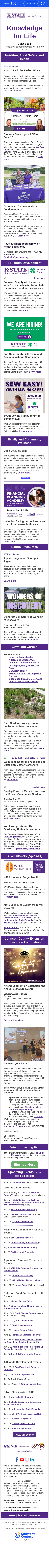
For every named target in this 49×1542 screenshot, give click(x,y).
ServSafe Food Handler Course (26, 1354)
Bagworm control (18, 671)
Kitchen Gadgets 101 (14, 922)
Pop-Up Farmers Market (23, 1214)
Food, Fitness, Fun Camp (27, 1313)
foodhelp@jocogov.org (16, 257)
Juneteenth (17, 1182)
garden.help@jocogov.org (28, 849)
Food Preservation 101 (23, 1325)
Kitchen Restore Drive (21, 1301)
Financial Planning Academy (23, 1247)
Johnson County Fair (31, 1384)
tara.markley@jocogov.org (16, 1126)
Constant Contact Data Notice (35, 1528)
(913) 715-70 (25, 844)
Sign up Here (24, 1164)
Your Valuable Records (22, 1238)
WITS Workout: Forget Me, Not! (26, 1414)
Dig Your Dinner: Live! (22, 1222)
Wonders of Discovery (22, 1275)
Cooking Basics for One (23, 1424)
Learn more (15, 90)
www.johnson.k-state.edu (24, 1515)
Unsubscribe (8, 1528)
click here (38, 1117)
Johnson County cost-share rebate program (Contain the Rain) (24, 665)
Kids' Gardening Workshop (24, 1210)
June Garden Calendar (21, 657)
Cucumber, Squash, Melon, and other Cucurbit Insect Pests (25, 680)
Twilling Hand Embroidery (23, 1252)
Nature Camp (21, 1285)
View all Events (24, 1434)
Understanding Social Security (18, 920)
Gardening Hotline (12, 837)
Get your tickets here (13, 1020)
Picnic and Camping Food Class (27, 1335)
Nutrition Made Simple (20, 1428)
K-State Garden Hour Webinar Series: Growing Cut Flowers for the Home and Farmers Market (24, 1202)
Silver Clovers (11, 927)
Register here (11, 897)
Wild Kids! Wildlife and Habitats (27, 1280)
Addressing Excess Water (22, 660)
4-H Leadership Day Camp (22, 1374)
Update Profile (19, 1528)
